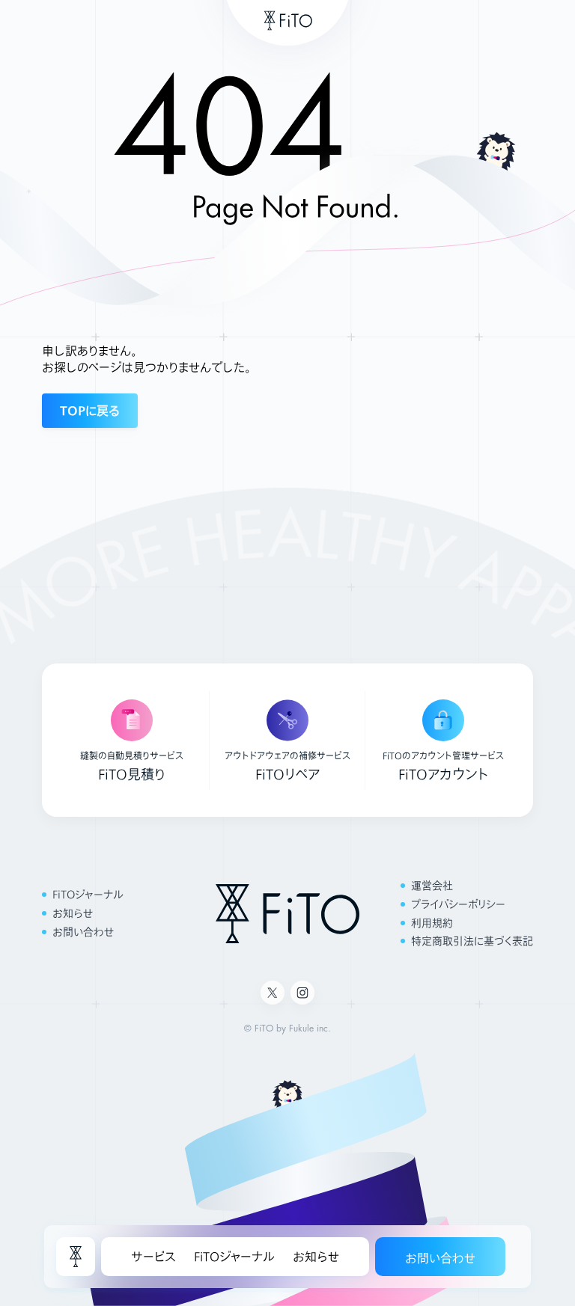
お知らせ (316, 1256)
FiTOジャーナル (234, 1256)
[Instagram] (302, 993)
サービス (153, 1256)
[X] (273, 993)
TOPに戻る (90, 410)
